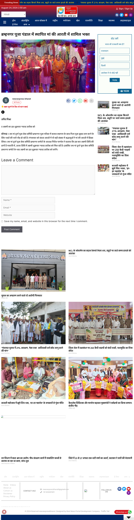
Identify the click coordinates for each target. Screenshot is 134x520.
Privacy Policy (9, 496)
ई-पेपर (15, 24)
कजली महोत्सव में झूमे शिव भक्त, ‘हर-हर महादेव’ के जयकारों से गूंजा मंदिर (122, 170)
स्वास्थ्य (112, 20)
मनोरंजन (66, 20)
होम (13, 20)
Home (5, 485)
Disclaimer (7, 493)
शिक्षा (100, 20)
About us (7, 488)
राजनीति (89, 20)
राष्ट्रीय (55, 20)
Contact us (7, 490)
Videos (13, 485)
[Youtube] (126, 15)
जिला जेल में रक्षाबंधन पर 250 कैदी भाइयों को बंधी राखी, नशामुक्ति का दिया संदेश (122, 152)
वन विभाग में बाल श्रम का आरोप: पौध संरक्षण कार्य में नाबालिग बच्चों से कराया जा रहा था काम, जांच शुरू (31, 459)
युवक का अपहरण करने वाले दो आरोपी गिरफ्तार (121, 105)
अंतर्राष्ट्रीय (25, 20)
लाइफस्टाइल (125, 20)
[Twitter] (122, 15)
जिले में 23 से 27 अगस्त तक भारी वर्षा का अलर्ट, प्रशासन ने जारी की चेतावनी (100, 458)
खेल (78, 20)
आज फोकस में (41, 20)
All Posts (17, 102)
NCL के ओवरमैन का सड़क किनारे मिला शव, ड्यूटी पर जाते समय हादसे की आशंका (114, 118)
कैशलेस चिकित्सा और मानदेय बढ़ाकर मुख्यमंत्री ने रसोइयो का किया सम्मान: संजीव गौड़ (100, 404)
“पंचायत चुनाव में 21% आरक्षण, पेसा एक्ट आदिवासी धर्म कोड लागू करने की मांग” (97, 2)
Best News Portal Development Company (83, 511)
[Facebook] (117, 15)
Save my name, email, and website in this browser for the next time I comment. (46, 221)
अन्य (25, 24)
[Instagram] (131, 15)
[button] (68, 101)
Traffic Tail (105, 511)
